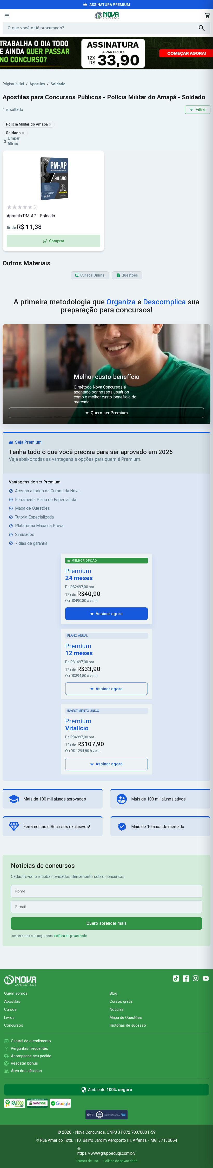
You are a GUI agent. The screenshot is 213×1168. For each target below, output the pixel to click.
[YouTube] (206, 978)
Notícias (117, 1009)
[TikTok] (176, 978)
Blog (113, 993)
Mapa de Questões (126, 1017)
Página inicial (13, 84)
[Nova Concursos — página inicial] (107, 15)
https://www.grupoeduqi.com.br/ (106, 1153)
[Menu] (7, 15)
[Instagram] (196, 978)
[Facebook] (186, 978)
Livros (9, 1017)
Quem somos (16, 993)
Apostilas (37, 84)
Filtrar (201, 109)
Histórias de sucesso (128, 1025)
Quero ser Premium (109, 412)
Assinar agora (109, 613)
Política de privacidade (70, 936)
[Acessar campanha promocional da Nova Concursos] (106, 53)
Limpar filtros (14, 141)
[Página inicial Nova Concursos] (20, 980)
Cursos (10, 1009)
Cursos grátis (121, 1001)
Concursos (13, 1025)
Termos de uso (87, 1161)
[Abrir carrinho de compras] (207, 15)
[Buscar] (204, 28)
